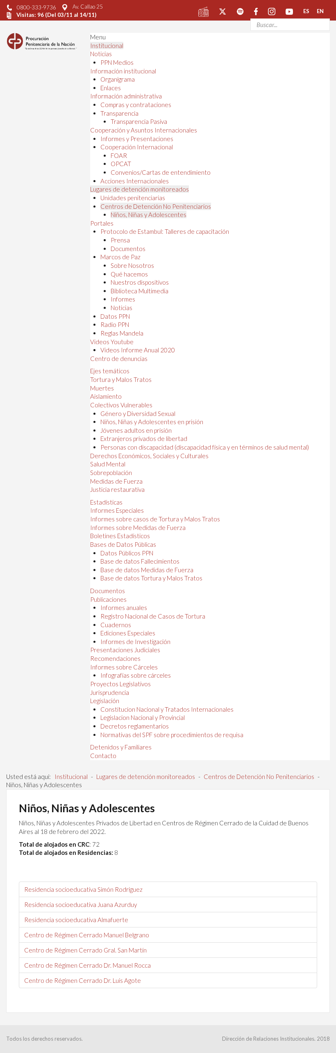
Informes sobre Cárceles (124, 667)
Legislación (104, 700)
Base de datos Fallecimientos (139, 561)
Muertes (102, 388)
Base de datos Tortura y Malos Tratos (151, 578)
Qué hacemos (129, 274)
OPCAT (121, 163)
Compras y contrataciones (135, 104)
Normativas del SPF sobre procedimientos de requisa (171, 734)
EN (320, 11)
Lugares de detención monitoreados (139, 189)
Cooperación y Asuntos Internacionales (143, 130)
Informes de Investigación (135, 641)
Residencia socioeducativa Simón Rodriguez (83, 889)
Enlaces (110, 87)
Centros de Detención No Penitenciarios (155, 206)
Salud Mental (107, 464)
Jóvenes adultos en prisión (136, 430)
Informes (123, 299)
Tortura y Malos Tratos (121, 379)
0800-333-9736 (36, 7)
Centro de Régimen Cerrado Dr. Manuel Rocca (87, 965)
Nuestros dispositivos (140, 282)
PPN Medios (117, 62)
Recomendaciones (115, 658)
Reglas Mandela (121, 333)
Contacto (103, 755)
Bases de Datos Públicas (123, 544)
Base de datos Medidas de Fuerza (146, 569)
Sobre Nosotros (132, 265)
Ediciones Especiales (127, 633)
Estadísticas (106, 502)
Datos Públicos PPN (126, 553)
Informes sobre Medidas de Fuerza (138, 527)
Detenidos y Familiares (121, 747)
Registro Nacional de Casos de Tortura (152, 616)
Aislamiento (106, 396)
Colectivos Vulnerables (121, 405)
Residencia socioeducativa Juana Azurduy (80, 904)
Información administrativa (126, 96)
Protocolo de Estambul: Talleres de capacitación (164, 231)
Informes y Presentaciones (136, 138)
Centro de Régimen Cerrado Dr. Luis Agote (82, 980)
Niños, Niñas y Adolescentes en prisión (151, 421)
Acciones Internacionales (134, 181)
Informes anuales (123, 607)
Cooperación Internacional (136, 147)
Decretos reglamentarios (134, 726)
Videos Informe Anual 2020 (137, 350)
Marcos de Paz (120, 256)
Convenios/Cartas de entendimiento (161, 172)
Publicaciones (108, 599)
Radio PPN (114, 324)
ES (306, 11)
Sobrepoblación (111, 472)
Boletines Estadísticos (120, 535)
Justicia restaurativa (117, 489)
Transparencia (119, 113)
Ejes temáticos (109, 371)
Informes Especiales (117, 510)
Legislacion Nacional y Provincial (142, 717)
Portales (102, 223)
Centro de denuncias (119, 358)
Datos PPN (115, 316)
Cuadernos (115, 624)
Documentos (128, 248)
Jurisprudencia (109, 692)
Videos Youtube (112, 341)
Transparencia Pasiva (139, 121)
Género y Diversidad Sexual (137, 413)
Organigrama (117, 79)
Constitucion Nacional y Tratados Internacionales (167, 709)
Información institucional (123, 71)
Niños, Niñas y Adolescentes (148, 214)
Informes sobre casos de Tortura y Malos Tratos (155, 519)
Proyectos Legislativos (120, 684)
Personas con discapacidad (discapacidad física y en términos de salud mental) (204, 447)
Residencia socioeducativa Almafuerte (76, 919)
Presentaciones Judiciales (125, 649)
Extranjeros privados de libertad (143, 438)
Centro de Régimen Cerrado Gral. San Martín (85, 950)
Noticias (101, 53)
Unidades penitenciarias (132, 197)
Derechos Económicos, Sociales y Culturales (149, 455)
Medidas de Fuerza (116, 481)
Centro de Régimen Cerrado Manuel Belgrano (86, 935)
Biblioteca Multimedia (139, 291)
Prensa (120, 240)
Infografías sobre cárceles (135, 675)
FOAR (119, 155)
